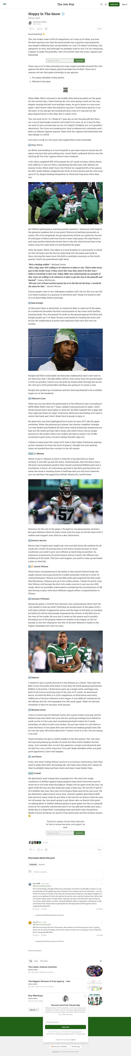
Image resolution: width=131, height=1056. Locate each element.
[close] (85, 996)
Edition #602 (32, 984)
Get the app (75, 1046)
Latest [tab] (36, 961)
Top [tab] (30, 961)
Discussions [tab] (44, 961)
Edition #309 (32, 970)
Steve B (35, 883)
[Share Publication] (106, 4)
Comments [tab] (33, 864)
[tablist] (37, 864)
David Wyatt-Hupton (39, 22)
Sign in (124, 4)
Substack (55, 1052)
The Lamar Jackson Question (42, 967)
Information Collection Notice (65, 1034)
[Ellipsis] (101, 883)
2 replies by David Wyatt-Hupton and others (49, 915)
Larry (34, 922)
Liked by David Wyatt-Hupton (43, 886)
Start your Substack (60, 1046)
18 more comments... (35, 951)
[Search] (101, 4)
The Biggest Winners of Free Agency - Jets (49, 981)
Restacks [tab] (42, 864)
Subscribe (114, 4)
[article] (65, 971)
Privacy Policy (81, 1034)
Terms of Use (75, 1032)
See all (32, 1010)
